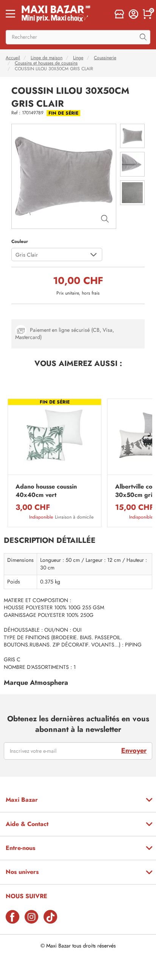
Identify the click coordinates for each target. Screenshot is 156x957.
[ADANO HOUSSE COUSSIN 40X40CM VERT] (54, 439)
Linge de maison (46, 58)
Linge (78, 58)
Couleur (19, 241)
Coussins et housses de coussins (46, 63)
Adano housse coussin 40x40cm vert (46, 490)
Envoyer (134, 750)
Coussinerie (105, 58)
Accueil (13, 58)
